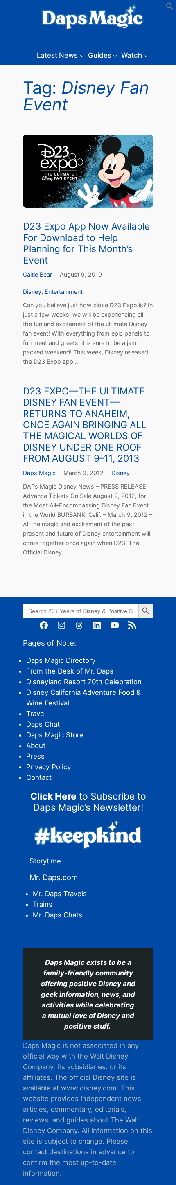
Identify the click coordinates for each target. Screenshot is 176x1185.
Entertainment (64, 291)
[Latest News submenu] (82, 55)
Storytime (45, 861)
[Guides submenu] (115, 55)
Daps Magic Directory (60, 660)
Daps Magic (39, 472)
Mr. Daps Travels (60, 894)
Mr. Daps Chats (57, 915)
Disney (32, 291)
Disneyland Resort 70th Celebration (84, 682)
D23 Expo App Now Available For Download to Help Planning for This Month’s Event (86, 243)
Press (35, 756)
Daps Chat (43, 724)
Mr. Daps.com (53, 877)
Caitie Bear (37, 274)
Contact (39, 777)
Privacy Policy (48, 767)
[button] (170, 8)
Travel (36, 714)
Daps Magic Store (54, 735)
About (35, 745)
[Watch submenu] (146, 55)
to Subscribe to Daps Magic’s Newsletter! (88, 802)
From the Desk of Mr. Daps (69, 671)
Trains (42, 904)
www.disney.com (89, 1088)
